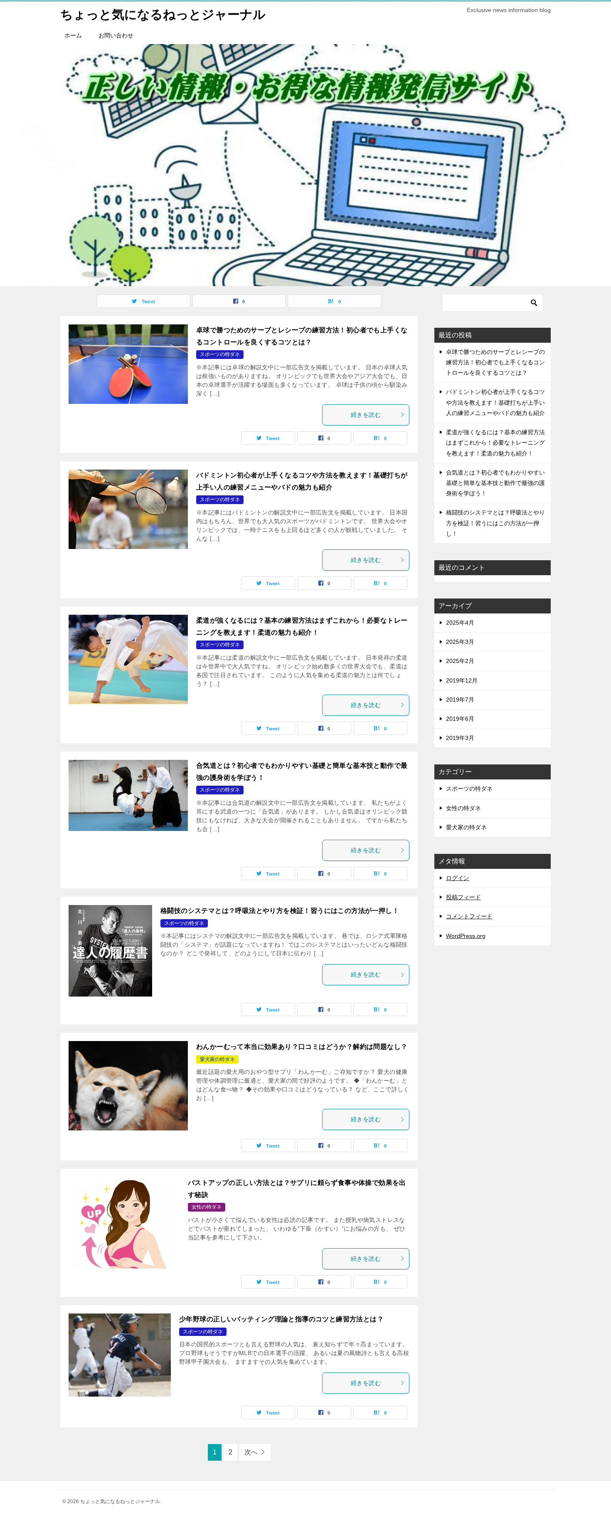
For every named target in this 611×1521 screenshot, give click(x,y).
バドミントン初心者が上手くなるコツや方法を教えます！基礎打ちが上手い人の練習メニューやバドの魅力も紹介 (495, 402)
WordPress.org (465, 935)
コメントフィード (469, 916)
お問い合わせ (116, 35)
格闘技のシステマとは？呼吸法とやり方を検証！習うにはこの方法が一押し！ (279, 910)
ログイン (457, 878)
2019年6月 (460, 718)
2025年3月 (460, 641)
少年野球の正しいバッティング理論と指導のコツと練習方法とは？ (281, 1319)
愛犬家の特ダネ (217, 1059)
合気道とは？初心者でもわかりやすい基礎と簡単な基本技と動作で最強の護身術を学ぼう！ (495, 483)
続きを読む (366, 414)
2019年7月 (460, 699)
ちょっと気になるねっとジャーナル (163, 14)
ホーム (73, 35)
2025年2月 (460, 661)
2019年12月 (462, 680)
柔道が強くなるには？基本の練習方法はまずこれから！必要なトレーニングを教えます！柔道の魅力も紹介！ (495, 442)
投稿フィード (463, 897)
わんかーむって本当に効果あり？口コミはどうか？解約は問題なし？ (301, 1046)
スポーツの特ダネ (220, 354)
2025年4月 (460, 622)
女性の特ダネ (207, 1207)
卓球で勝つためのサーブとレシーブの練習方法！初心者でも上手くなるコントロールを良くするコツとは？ (495, 362)
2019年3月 (460, 738)
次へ (251, 1452)
